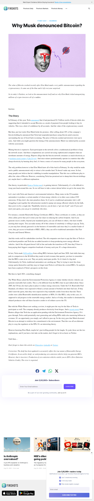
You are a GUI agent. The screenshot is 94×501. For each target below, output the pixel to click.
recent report (74, 309)
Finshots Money (57, 8)
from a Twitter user (35, 185)
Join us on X (61, 393)
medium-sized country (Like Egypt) (23, 158)
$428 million (28, 253)
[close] (91, 2)
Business (53, 21)
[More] (66, 8)
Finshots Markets (42, 8)
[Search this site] (89, 8)
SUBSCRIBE (70, 386)
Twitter (55, 345)
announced (35, 120)
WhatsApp (39, 345)
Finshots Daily (28, 8)
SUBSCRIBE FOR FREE (69, 495)
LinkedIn (47, 345)
